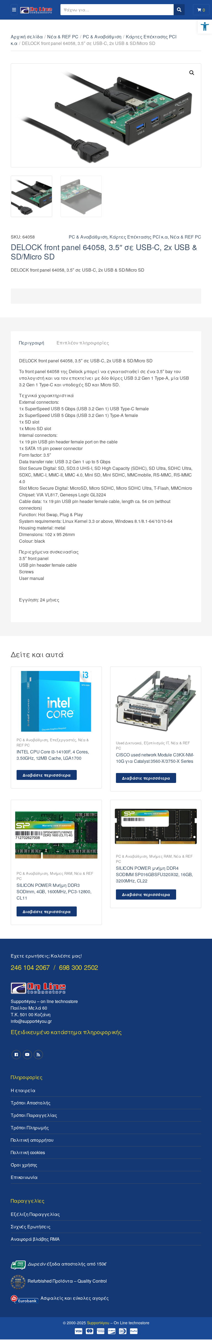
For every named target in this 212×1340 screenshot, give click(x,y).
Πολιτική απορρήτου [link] (32, 1140)
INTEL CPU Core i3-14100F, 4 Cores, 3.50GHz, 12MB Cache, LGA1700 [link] (53, 754)
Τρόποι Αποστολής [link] (30, 1103)
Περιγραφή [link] (31, 342)
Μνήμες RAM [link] (61, 873)
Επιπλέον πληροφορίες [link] (83, 342)
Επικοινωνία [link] (24, 1177)
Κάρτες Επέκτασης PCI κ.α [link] (139, 237)
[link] (205, 26)
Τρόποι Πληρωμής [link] (30, 1127)
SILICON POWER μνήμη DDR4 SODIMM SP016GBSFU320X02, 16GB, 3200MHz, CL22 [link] (154, 874)
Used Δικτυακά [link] (129, 742)
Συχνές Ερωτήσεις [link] (30, 1226)
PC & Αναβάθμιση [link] (102, 36)
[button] (192, 73)
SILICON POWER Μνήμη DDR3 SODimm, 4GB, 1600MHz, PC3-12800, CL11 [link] (54, 891)
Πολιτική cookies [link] (28, 1152)
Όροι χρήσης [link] (24, 1165)
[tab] (31, 342)
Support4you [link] (98, 1322)
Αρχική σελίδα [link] (27, 36)
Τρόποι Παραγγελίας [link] (34, 1115)
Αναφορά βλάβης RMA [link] (35, 1239)
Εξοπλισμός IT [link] (156, 742)
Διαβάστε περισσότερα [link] (47, 775)
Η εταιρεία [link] (23, 1090)
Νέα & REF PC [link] (62, 36)
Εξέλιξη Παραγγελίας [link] (35, 1214)
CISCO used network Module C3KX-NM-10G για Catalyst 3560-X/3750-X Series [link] (155, 757)
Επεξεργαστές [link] (63, 739)
